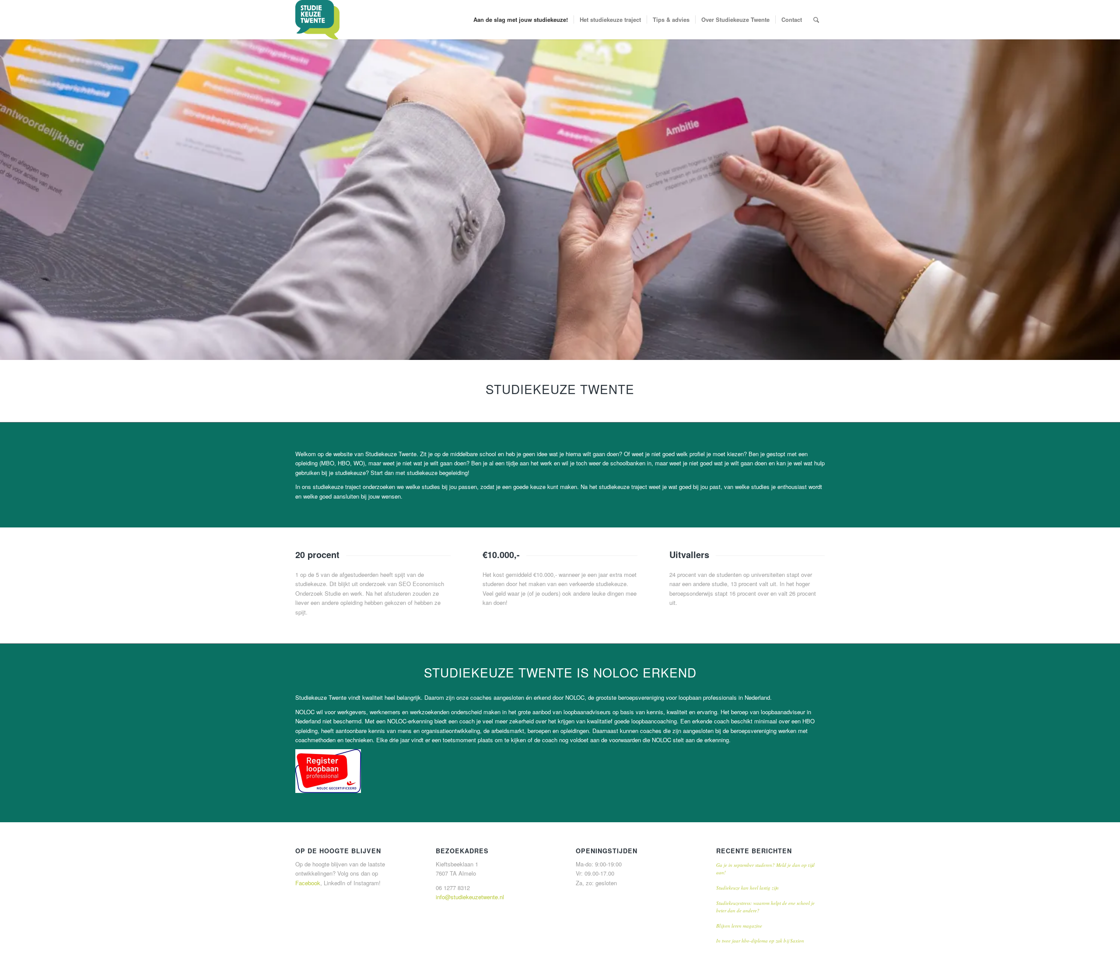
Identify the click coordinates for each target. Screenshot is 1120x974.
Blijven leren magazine (739, 925)
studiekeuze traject (337, 486)
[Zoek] (816, 19)
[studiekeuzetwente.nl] (317, 19)
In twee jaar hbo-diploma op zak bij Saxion (760, 940)
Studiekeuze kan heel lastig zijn (747, 887)
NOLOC (574, 697)
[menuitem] (521, 19)
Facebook (307, 883)
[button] (328, 771)
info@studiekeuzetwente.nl (470, 897)
